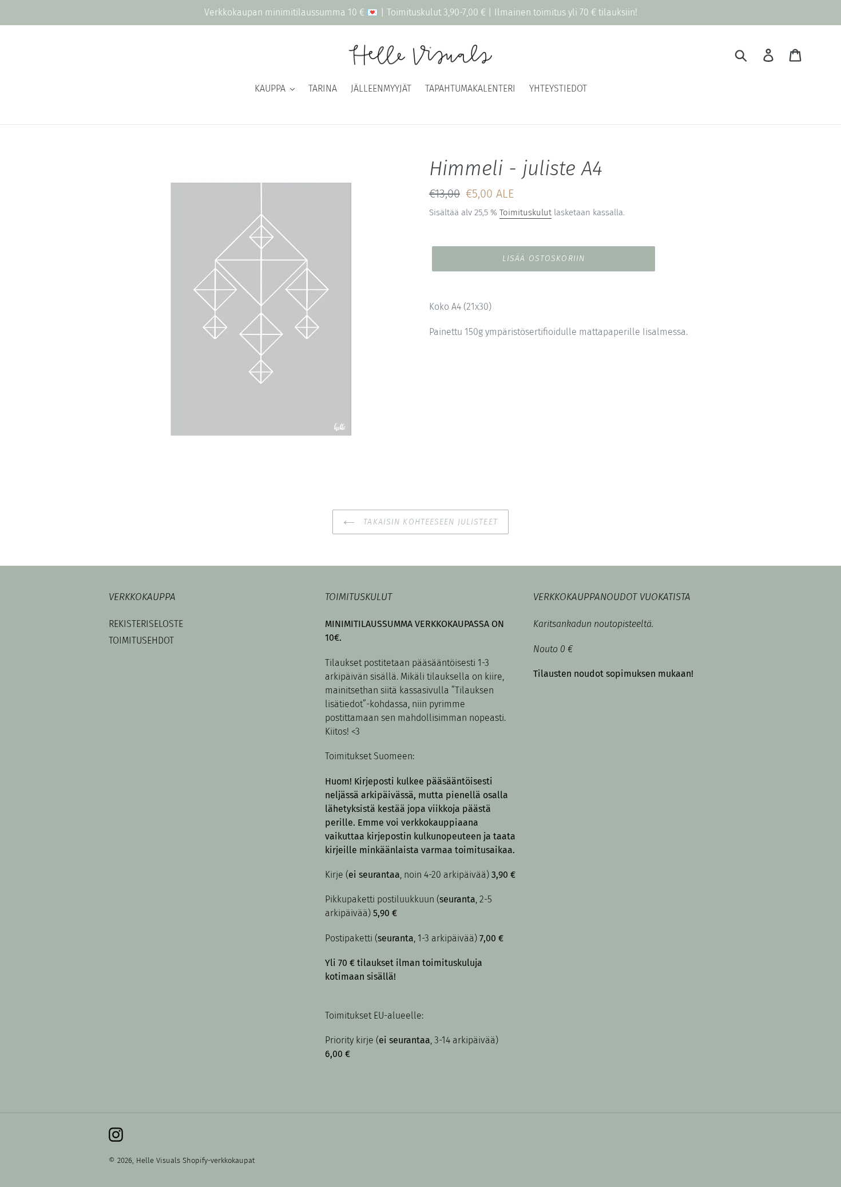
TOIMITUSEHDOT (141, 640)
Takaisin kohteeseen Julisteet (429, 522)
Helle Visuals (158, 1160)
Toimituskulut (525, 212)
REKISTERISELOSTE (146, 623)
